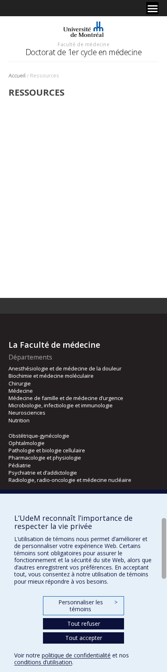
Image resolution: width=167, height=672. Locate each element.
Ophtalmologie (27, 443)
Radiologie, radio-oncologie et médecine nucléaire (70, 480)
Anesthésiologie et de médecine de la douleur (65, 368)
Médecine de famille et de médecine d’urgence (66, 398)
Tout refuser (83, 623)
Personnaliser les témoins (88, 605)
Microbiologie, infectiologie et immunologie (61, 405)
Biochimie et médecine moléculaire (51, 375)
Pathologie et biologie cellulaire (47, 450)
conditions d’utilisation (43, 662)
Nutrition (19, 420)
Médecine (21, 390)
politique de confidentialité (76, 655)
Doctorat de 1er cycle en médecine (84, 52)
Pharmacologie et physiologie (45, 457)
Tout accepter (83, 638)
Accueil (17, 75)
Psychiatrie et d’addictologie (43, 472)
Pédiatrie (20, 465)
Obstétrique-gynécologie (39, 435)
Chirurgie (20, 383)
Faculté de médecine (83, 44)
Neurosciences (27, 412)
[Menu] (152, 8)
